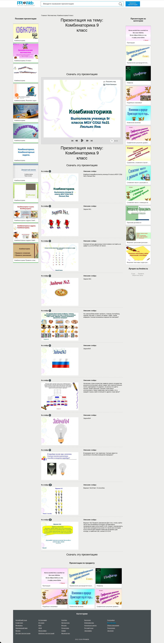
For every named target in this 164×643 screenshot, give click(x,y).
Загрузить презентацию (132, 4)
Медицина (19, 625)
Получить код (111, 81)
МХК (39, 625)
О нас (133, 274)
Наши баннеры (111, 84)
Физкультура (65, 633)
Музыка (64, 625)
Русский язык (88, 628)
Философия (42, 631)
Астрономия (42, 620)
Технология (111, 628)
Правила (141, 274)
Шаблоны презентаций (46, 633)
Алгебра (64, 620)
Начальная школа (90, 625)
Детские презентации (22, 633)
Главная (44, 15)
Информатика (89, 623)
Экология (110, 631)
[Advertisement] (82, 50)
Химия (63, 631)
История (41, 623)
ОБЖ (40, 628)
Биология (87, 620)
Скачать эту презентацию (82, 74)
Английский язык (21, 620)
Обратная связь (137, 275)
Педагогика (65, 628)
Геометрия (19, 623)
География (111, 620)
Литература (65, 623)
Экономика (88, 631)
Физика (17, 631)
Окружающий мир (21, 628)
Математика (52, 15)
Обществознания (113, 625)
